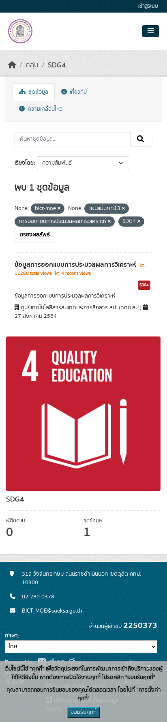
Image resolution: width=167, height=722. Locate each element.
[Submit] (141, 139)
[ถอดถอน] (59, 209)
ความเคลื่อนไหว (44, 109)
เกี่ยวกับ (77, 92)
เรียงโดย (24, 163)
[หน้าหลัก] (12, 65)
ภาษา (11, 636)
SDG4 (57, 65)
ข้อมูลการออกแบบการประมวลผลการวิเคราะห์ (76, 264)
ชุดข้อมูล (37, 92)
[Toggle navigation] (150, 31)
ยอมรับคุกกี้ (83, 712)
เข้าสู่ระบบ (148, 6)
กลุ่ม (32, 65)
